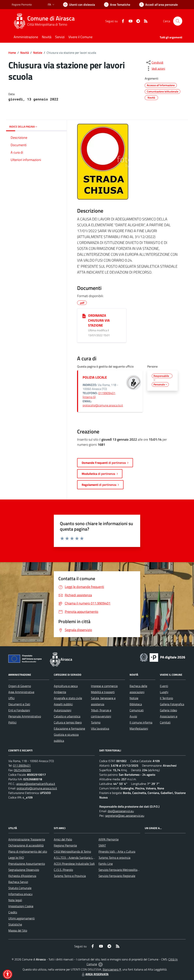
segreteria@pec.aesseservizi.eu (124, 815)
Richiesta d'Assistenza (22, 875)
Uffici (11, 698)
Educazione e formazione (69, 728)
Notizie (37, 52)
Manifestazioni (139, 728)
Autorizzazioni (62, 710)
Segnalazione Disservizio (23, 869)
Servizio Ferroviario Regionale (117, 875)
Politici (12, 722)
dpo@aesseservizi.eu (121, 811)
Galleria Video (168, 710)
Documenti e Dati (19, 704)
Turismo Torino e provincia (114, 857)
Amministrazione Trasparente (26, 839)
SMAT (102, 845)
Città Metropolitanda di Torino (72, 851)
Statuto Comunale (19, 888)
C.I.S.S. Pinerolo (63, 869)
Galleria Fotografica (172, 704)
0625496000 (22, 770)
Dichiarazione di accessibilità (26, 845)
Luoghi (164, 692)
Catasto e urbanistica (67, 716)
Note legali (15, 900)
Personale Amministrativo (24, 716)
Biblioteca (136, 704)
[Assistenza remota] (100, 964)
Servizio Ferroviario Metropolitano (120, 869)
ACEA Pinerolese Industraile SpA (74, 863)
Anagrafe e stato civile (68, 698)
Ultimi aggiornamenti (21, 918)
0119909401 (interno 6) (99, 395)
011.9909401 (22, 765)
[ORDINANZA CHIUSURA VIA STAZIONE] (84, 315)
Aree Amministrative (21, 692)
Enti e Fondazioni (19, 710)
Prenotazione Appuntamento (26, 863)
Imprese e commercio (104, 686)
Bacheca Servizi (18, 882)
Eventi (164, 686)
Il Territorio (166, 698)
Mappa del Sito (17, 930)
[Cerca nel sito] (177, 21)
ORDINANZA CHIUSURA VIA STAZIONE (99, 320)
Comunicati (137, 710)
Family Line (106, 863)
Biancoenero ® (112, 969)
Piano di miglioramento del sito (27, 851)
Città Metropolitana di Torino (47, 24)
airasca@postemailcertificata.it (35, 783)
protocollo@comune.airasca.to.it (103, 405)
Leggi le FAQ (16, 857)
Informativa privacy (20, 894)
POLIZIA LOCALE (95, 377)
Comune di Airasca (51, 18)
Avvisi (133, 716)
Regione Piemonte (22, 4)
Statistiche (15, 924)
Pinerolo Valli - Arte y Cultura (117, 851)
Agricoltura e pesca (66, 686)
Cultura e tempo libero (68, 722)
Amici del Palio (63, 839)
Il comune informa (141, 722)
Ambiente (60, 692)
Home (12, 52)
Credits (12, 912)
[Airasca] (19, 21)
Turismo (95, 722)
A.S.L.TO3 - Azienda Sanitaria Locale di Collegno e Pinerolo (90, 857)
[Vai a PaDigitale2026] (162, 657)
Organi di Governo (19, 686)
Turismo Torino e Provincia (70, 875)
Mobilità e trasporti (103, 692)
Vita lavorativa (100, 728)
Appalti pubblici (63, 704)
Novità (24, 52)
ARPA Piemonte (109, 839)
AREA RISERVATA (97, 974)
